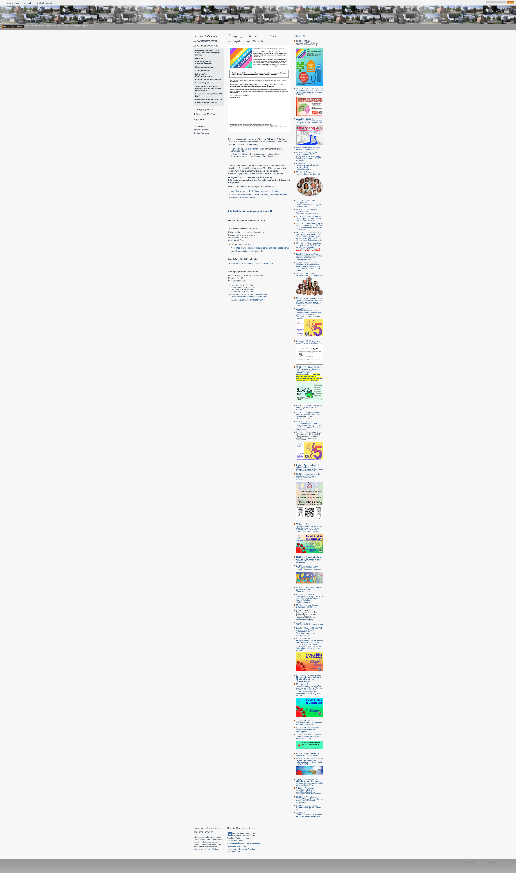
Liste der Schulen (238, 154)
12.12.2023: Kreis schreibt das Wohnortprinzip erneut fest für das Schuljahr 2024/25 (309, 218)
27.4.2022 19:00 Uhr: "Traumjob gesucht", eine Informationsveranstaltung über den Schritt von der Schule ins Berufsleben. (309, 425)
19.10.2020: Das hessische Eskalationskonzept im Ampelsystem (307, 730)
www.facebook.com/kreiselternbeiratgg (243, 843)
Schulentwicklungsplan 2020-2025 (208, 95)
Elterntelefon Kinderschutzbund (203, 75)
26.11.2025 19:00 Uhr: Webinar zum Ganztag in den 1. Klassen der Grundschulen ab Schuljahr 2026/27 (309, 91)
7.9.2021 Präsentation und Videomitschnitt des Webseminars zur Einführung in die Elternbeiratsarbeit (309, 468)
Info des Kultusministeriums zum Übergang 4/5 (250, 211)
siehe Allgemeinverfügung (305, 619)
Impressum (199, 119)
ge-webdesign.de (503, 863)
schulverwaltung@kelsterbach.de (251, 300)
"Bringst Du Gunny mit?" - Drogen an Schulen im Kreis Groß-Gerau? (208, 88)
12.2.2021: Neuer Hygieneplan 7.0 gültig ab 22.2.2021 (309, 606)
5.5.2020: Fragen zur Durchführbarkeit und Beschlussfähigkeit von (309, 791)
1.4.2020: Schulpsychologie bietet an (308, 808)
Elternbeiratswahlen (204, 67)
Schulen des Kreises (204, 114)
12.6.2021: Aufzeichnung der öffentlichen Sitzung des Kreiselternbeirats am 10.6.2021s (308, 477)
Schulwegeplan (202, 83)
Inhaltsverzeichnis (201, 130)
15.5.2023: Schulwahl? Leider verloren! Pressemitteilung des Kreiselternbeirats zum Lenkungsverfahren (309, 257)
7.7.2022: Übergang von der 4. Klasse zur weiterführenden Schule (309, 414)
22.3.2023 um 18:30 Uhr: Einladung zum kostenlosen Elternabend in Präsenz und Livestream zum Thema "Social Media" (309, 266)
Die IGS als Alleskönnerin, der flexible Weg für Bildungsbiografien (259, 194)
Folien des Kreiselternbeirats (243, 197)
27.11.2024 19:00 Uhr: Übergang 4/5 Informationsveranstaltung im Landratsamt (308, 203)
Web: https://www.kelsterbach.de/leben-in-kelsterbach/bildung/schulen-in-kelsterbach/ (249, 295)
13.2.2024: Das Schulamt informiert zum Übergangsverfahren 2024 (307, 211)
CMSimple (480, 863)
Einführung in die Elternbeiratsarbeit (203, 63)
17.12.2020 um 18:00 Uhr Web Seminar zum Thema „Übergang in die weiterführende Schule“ (309, 631)
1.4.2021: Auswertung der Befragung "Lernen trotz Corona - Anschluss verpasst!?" (309, 568)
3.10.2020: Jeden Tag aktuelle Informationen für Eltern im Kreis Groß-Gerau (309, 737)
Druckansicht (199, 126)
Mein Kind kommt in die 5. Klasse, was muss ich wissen (255, 191)
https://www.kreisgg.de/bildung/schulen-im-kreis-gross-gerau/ (260, 248)
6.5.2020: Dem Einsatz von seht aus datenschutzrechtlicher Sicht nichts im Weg (309, 782)
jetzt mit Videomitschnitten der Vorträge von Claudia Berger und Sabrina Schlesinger (309, 377)
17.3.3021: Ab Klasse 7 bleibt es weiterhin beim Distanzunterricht (308, 589)
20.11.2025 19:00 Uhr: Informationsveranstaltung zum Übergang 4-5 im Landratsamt (309, 121)
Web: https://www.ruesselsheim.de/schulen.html (252, 263)
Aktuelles (299, 35)
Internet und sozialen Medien (206, 849)
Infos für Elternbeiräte (205, 45)
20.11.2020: (309, 676)
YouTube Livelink (303, 635)
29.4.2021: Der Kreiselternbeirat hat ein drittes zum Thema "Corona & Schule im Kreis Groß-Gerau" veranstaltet (309, 528)
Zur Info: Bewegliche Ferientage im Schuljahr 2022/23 (309, 407)
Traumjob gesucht (203, 109)
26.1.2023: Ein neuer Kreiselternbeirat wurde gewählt (309, 274)
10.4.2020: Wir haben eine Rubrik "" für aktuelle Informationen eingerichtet (309, 800)
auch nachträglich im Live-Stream (308, 250)
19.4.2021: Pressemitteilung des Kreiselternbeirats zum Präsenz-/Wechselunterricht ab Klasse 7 (308, 560)
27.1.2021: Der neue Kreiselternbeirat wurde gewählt (309, 624)
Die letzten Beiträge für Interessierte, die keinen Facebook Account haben (241, 849)
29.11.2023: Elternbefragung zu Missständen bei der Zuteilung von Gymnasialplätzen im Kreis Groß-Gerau (309, 226)
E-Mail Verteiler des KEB (206, 103)
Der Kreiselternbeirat (205, 40)
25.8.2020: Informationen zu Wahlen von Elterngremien (308, 754)
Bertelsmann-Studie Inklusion (209, 99)
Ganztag (199, 58)
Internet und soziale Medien (208, 79)
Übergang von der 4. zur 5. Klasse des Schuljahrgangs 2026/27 (207, 53)
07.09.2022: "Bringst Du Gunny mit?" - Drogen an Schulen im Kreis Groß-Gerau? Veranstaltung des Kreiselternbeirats (309, 371)
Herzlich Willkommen (205, 35)
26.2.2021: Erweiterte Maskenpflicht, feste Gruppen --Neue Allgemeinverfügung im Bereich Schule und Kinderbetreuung (309, 598)
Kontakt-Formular (201, 133)
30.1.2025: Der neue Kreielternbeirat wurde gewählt (309, 173)
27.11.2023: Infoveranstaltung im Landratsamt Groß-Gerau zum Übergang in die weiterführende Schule (308, 246)
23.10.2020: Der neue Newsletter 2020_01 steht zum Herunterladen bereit (309, 723)
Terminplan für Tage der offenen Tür (246, 149)
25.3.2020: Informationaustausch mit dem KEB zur (309, 815)
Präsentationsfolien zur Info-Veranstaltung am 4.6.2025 (308, 148)
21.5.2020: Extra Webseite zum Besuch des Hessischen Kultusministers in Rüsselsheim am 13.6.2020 (309, 761)
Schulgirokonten (203, 70)
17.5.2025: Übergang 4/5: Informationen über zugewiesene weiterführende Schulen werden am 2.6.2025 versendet (308, 156)
